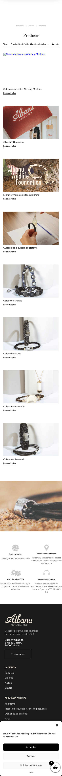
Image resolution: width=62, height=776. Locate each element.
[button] (57, 725)
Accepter (31, 747)
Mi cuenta (10, 703)
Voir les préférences (31, 765)
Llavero (8, 687)
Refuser (31, 756)
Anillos (8, 682)
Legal (31, 772)
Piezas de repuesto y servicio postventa (26, 708)
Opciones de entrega (16, 713)
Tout (5, 44)
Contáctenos (18, 654)
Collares (9, 678)
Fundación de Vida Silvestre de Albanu (29, 44)
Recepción (20, 26)
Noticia (31, 26)
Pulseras (9, 673)
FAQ (7, 718)
